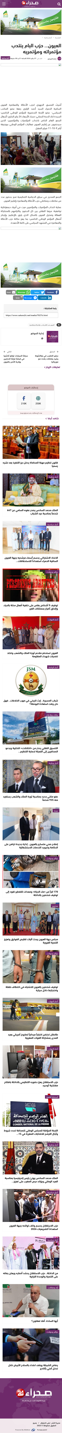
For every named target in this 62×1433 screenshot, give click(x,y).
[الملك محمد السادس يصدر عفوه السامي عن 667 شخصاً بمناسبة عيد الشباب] (31, 489)
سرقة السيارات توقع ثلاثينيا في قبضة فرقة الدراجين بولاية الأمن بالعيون (16, 358)
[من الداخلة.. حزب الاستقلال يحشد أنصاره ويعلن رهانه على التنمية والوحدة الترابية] (31, 1253)
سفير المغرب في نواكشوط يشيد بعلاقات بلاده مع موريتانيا (46, 358)
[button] (52, 292)
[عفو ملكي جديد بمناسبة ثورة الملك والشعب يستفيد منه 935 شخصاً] (31, 776)
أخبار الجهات (53, 619)
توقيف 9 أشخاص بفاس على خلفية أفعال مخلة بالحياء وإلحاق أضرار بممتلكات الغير (31, 607)
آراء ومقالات (53, 1287)
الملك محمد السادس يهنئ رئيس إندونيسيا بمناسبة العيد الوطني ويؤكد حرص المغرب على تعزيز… (31, 1179)
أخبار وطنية (5, 57)
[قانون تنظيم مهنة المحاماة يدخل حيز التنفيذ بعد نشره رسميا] (31, 442)
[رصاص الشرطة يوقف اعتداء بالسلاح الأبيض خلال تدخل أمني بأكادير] (31, 1344)
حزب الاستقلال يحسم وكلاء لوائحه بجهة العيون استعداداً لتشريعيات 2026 (33, 1227)
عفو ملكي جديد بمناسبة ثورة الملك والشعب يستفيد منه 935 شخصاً (30, 798)
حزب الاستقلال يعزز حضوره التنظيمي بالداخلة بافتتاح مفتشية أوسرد (31, 1083)
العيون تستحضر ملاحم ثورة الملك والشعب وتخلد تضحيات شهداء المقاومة (32, 654)
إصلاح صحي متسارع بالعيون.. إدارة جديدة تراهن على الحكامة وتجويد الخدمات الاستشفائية (31, 845)
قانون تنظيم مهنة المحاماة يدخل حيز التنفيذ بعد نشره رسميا (30, 464)
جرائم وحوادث (52, 572)
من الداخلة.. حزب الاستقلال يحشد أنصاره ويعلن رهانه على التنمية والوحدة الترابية (30, 1275)
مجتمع (55, 905)
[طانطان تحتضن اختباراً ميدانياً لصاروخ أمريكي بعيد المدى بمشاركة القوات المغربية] (31, 1014)
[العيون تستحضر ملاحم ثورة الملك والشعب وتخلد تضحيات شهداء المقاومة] (31, 632)
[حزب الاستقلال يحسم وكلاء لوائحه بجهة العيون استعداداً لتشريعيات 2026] (31, 1205)
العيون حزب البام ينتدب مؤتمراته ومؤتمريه (42, 324)
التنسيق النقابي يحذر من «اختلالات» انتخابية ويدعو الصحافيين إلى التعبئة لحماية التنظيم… (31, 749)
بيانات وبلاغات (52, 714)
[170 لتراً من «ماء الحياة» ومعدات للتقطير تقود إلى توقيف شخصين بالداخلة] (31, 871)
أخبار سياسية (52, 524)
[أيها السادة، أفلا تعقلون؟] (31, 1300)
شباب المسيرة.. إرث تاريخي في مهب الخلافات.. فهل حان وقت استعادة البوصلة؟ (30, 702)
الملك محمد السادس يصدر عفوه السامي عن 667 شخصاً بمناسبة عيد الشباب (32, 511)
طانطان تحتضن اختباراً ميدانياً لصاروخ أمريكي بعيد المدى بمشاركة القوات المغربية (33, 1036)
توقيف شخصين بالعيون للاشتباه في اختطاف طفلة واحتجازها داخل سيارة (32, 988)
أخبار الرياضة (53, 667)
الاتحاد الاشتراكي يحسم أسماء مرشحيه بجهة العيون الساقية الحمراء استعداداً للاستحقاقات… (31, 559)
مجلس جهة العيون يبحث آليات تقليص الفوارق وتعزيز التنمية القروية (31, 941)
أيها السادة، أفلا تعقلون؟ (44, 1320)
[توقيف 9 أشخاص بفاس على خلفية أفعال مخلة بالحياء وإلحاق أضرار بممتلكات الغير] (31, 585)
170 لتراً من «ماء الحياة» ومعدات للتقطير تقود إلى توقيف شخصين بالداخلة (32, 893)
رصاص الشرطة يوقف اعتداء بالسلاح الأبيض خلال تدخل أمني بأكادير (33, 1366)
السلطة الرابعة (52, 1097)
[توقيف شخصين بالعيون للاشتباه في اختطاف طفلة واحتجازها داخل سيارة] (31, 966)
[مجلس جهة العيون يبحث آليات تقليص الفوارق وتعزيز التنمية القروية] (31, 919)
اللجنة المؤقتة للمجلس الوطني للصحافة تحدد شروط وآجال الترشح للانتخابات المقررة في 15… (31, 1132)
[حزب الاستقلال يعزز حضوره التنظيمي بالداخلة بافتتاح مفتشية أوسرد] (31, 1061)
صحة (56, 810)
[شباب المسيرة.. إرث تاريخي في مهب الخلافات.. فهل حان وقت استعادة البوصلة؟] (31, 680)
